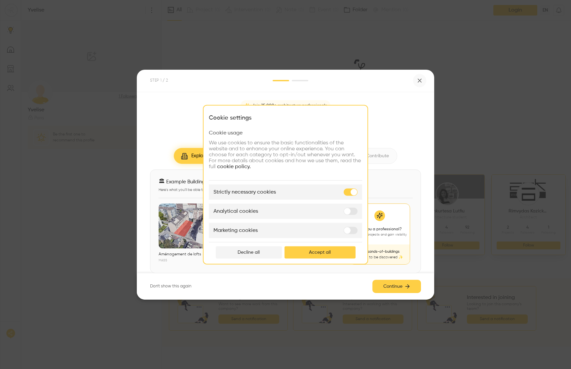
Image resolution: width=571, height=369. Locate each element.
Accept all (320, 252)
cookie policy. (234, 166)
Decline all (249, 252)
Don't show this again (170, 286)
